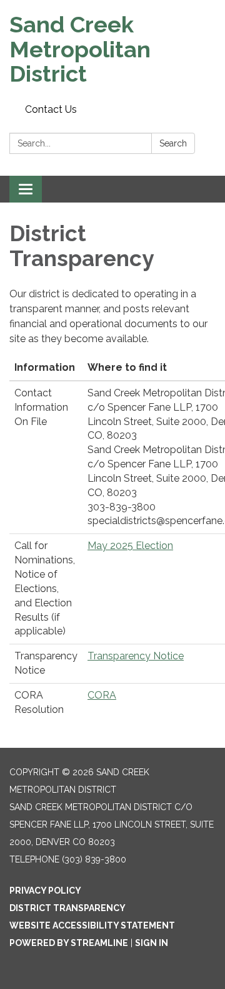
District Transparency (67, 908)
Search (173, 143)
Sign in (151, 943)
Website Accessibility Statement (92, 925)
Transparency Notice (136, 656)
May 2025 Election (130, 546)
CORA (102, 695)
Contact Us (51, 109)
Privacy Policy (45, 891)
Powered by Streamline (68, 943)
